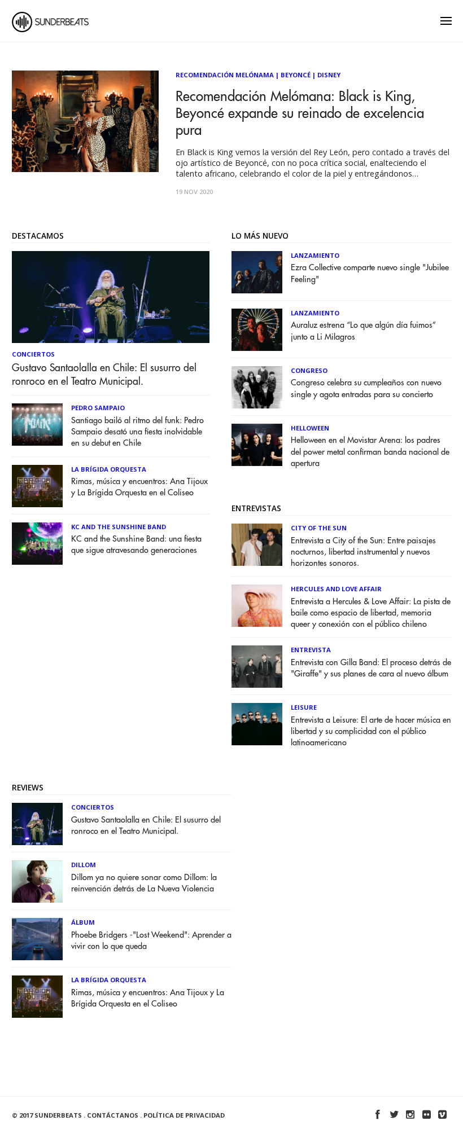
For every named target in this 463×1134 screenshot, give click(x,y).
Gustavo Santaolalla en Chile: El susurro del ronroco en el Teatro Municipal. (104, 374)
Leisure (304, 707)
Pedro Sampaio (98, 407)
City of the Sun (319, 528)
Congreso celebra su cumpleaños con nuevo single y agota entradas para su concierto (366, 388)
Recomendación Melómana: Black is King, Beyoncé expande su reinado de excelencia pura (300, 113)
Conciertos (33, 354)
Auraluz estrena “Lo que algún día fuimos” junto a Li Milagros (363, 331)
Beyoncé (296, 75)
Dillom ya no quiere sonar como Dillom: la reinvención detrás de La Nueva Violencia (144, 883)
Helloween (310, 428)
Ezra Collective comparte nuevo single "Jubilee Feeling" (370, 273)
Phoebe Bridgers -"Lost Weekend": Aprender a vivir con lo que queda (151, 941)
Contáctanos (112, 1115)
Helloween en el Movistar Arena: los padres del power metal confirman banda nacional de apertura (370, 451)
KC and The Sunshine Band (118, 526)
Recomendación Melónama (225, 75)
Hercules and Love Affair (336, 588)
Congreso (309, 370)
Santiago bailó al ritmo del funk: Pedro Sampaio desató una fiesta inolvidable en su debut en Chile (137, 431)
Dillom (83, 864)
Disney (328, 75)
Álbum (83, 922)
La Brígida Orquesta (108, 469)
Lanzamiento (315, 255)
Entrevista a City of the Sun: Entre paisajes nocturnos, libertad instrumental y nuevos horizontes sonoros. (363, 552)
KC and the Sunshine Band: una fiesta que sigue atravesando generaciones (136, 545)
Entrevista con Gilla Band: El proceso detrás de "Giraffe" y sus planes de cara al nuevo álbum (371, 668)
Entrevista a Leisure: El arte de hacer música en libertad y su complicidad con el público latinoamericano (371, 731)
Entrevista (311, 649)
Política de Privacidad (184, 1115)
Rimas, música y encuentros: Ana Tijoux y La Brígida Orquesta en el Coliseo (139, 487)
